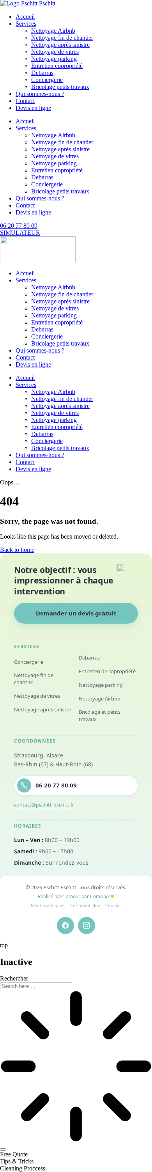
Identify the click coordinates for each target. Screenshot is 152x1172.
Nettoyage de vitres (55, 51)
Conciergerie (47, 79)
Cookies (113, 905)
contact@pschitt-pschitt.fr (44, 804)
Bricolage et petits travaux (99, 715)
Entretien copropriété (57, 65)
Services (26, 23)
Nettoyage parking (54, 58)
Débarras (89, 657)
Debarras (42, 72)
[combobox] (36, 986)
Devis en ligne (33, 108)
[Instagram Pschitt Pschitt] (86, 925)
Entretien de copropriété (107, 671)
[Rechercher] (3, 1149)
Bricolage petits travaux (60, 86)
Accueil (25, 16)
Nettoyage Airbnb (53, 30)
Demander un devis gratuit (76, 613)
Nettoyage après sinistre (60, 44)
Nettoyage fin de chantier (62, 37)
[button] (14, 1154)
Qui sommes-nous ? (40, 93)
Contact (25, 101)
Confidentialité (85, 905)
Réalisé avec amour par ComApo (76, 896)
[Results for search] (76, 1067)
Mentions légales (48, 905)
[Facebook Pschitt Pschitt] (65, 925)
